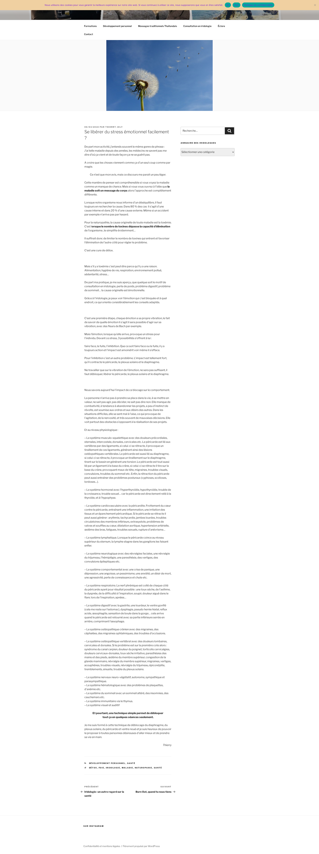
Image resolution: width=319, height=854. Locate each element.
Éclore (221, 26)
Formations (90, 26)
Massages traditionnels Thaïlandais (157, 26)
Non (236, 5)
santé (131, 763)
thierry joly (114, 127)
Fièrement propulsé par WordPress (141, 846)
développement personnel (107, 763)
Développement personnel (117, 26)
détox (93, 768)
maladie (127, 768)
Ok (227, 5)
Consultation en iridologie (197, 26)
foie (101, 768)
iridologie (113, 768)
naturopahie (143, 768)
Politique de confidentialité (258, 5)
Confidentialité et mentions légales (101, 846)
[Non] (315, 5)
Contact (88, 34)
